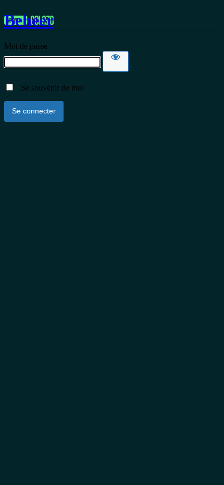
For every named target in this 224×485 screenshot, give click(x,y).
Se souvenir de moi (49, 87)
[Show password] (116, 61)
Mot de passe (25, 46)
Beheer (29, 20)
